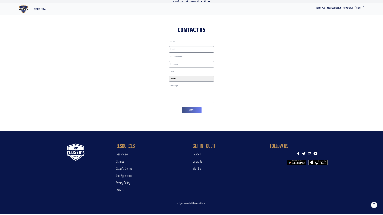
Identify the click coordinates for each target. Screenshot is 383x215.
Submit (191, 110)
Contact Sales (348, 8)
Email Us (197, 161)
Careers (119, 190)
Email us (183, 1)
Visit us (175, 1)
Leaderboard (122, 154)
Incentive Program (334, 8)
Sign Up (359, 8)
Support (197, 154)
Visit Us (197, 168)
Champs (119, 161)
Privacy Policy (122, 183)
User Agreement (124, 176)
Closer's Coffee (39, 9)
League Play (320, 8)
